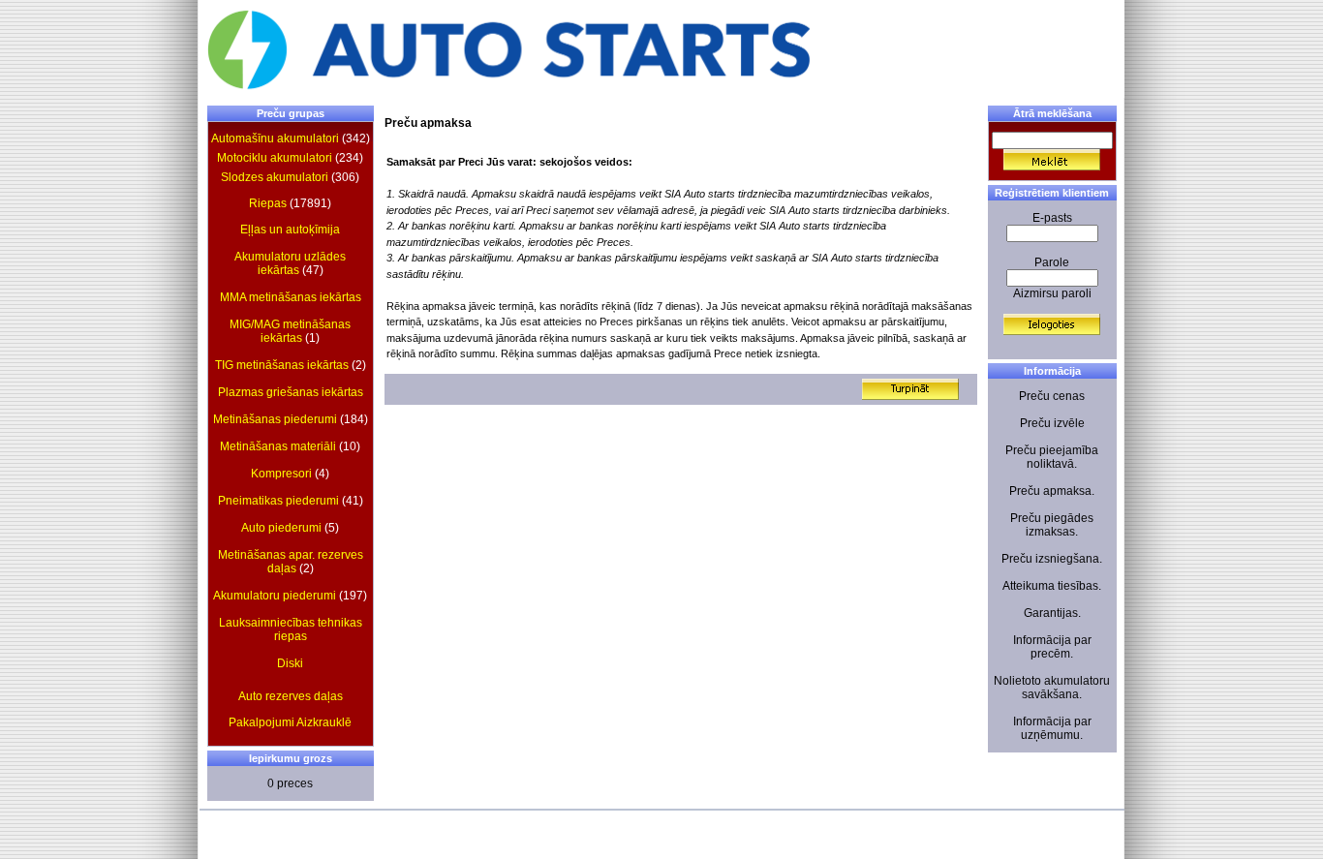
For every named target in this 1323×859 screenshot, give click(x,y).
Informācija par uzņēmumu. (1052, 728)
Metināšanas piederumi (275, 419)
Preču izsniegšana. (1051, 559)
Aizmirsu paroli (1052, 293)
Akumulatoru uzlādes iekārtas (290, 263)
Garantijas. (1052, 613)
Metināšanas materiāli (278, 446)
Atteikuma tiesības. (1051, 586)
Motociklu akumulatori (274, 158)
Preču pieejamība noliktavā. (1051, 457)
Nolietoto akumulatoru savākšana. (1052, 687)
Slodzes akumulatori (274, 177)
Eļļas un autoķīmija (290, 229)
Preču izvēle (1052, 423)
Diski (290, 663)
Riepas (268, 203)
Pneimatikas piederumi (278, 500)
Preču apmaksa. (1051, 491)
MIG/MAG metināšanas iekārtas (290, 331)
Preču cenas (1052, 396)
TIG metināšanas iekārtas (282, 365)
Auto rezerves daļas (290, 696)
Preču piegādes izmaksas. (1051, 524)
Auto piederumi (281, 528)
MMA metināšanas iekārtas (290, 297)
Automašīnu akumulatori (275, 138)
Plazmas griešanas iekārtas (290, 392)
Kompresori (281, 473)
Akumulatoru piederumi (274, 595)
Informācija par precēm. (1052, 646)
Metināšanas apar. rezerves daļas (290, 561)
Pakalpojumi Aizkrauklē (290, 722)
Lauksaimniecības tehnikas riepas (290, 629)
